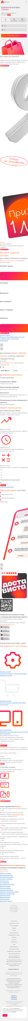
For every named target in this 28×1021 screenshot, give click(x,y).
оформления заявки (18, 814)
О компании (14, 921)
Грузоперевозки (14, 946)
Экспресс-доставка (14, 949)
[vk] (10, 916)
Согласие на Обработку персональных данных (17, 481)
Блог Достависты (14, 932)
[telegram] (17, 916)
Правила (14, 937)
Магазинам (14, 942)
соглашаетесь (15, 1008)
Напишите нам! (4, 803)
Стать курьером (14, 925)
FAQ (14, 944)
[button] (14, 345)
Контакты (14, 939)
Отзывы (14, 930)
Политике (14, 1012)
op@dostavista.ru (15, 987)
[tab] (6, 20)
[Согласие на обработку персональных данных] (1, 482)
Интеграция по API (14, 923)
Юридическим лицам (14, 935)
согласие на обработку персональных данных (13, 751)
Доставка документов (14, 953)
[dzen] (14, 916)
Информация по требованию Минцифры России (13, 991)
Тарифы (14, 928)
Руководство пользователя (14, 951)
